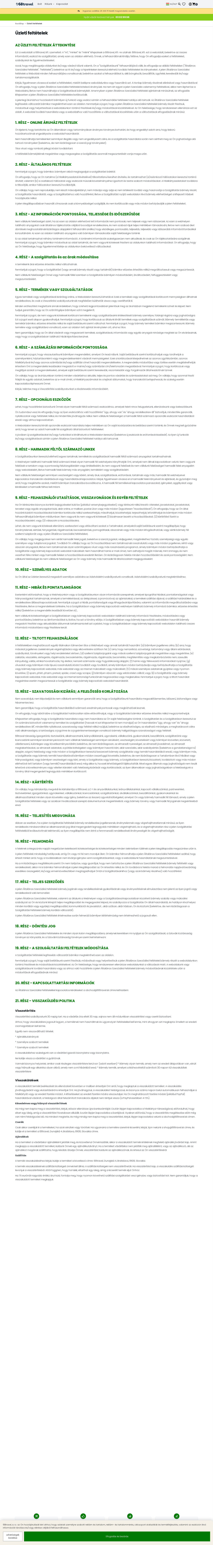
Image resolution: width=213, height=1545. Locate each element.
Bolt (40, 4)
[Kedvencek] (185, 4)
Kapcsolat (62, 4)
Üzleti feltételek (34, 23)
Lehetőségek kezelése (12, 1536)
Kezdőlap (19, 23)
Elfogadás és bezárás (117, 1536)
